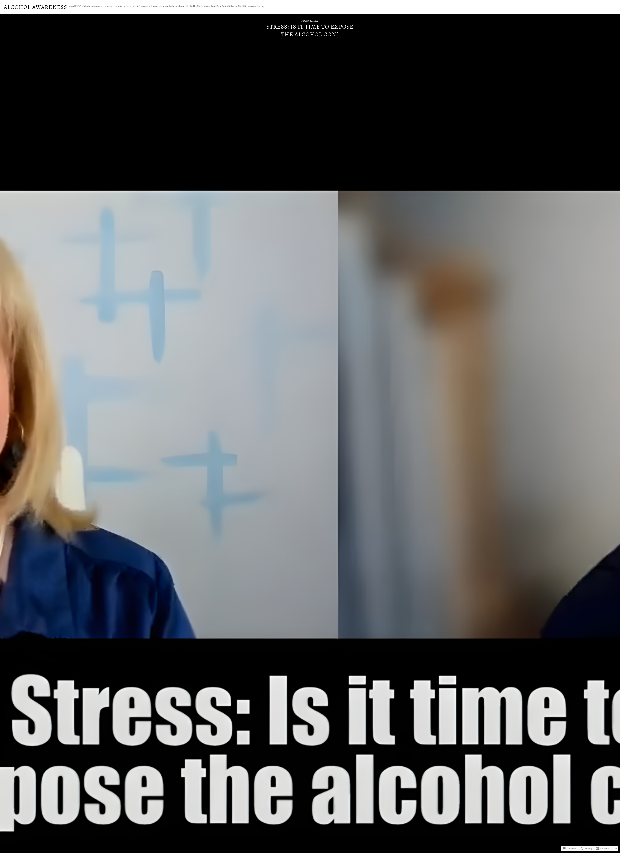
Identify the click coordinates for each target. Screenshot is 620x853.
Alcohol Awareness (35, 7)
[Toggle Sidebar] (614, 7)
